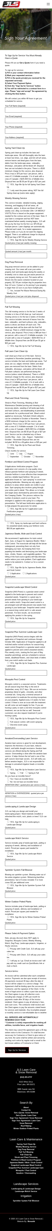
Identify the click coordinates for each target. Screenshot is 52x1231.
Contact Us (26, 1110)
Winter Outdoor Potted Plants (26, 1128)
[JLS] (11, 4)
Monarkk (31, 1221)
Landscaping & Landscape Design (26, 1189)
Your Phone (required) (13, 127)
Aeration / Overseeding (26, 1173)
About (26, 1107)
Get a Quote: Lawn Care (26, 1115)
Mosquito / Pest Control (26, 1170)
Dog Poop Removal (26, 1149)
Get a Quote (25, 63)
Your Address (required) (14, 137)
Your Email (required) (13, 116)
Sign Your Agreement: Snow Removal (26, 1118)
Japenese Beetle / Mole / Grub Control (26, 1163)
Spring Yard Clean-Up (26, 1144)
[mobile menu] (48, 4)
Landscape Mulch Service (26, 1191)
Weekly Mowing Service (26, 1147)
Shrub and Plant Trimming (26, 1157)
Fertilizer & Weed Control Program (26, 1160)
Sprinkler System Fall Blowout (26, 1201)
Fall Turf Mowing (26, 1152)
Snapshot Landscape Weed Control (26, 1165)
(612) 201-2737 (26, 1077)
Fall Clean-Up (26, 1155)
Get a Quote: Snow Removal (26, 1113)
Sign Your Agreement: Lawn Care (26, 1121)
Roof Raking (26, 1126)
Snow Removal (26, 1123)
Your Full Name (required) (15, 106)
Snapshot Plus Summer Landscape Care (26, 1168)
